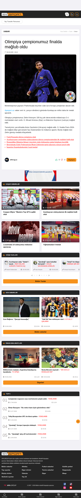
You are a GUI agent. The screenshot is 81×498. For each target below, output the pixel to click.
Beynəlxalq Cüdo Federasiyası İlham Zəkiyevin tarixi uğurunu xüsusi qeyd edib (38, 145)
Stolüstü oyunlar (8, 477)
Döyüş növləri (7, 473)
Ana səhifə (4, 496)
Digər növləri (26, 470)
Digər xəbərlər (58, 496)
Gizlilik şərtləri (67, 466)
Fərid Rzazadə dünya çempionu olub (21, 137)
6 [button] (46, 275)
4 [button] (41, 275)
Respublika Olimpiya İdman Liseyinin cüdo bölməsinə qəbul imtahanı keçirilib (37, 142)
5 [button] (44, 275)
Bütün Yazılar (40, 281)
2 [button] (36, 275)
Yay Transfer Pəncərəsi (12, 21)
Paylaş (70, 160)
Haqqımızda (66, 470)
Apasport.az (9, 110)
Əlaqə (64, 473)
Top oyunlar (6, 470)
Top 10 (24, 477)
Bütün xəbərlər (41, 332)
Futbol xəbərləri (47, 466)
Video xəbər (76, 496)
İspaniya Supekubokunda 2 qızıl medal (22, 147)
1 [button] (34, 275)
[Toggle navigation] (76, 14)
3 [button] (39, 275)
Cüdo (70, 31)
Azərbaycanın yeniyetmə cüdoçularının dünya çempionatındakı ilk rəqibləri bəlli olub (40, 140)
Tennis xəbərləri (48, 470)
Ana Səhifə (63, 31)
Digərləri (40, 382)
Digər (44, 473)
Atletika (24, 466)
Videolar (25, 473)
